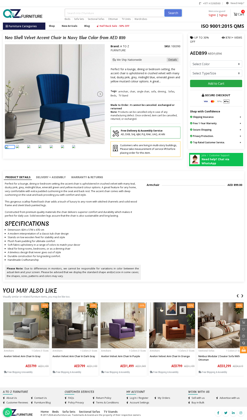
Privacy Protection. (203, 136)
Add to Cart (216, 83)
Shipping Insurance (203, 117)
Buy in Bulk (197, 402)
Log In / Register (138, 398)
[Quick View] (26, 347)
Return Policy (103, 398)
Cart (240, 13)
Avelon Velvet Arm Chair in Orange (170, 356)
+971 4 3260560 (211, 3)
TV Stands (111, 411)
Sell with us (198, 398)
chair (132, 91)
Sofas (171, 91)
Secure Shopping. (202, 129)
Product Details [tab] (17, 177)
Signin (212, 15)
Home (45, 411)
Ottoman (113, 19)
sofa (153, 91)
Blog (87, 26)
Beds (67, 19)
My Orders (163, 398)
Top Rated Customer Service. (208, 142)
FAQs (71, 398)
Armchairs (9, 350)
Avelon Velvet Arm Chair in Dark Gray (73, 356)
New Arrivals (69, 26)
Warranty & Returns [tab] (87, 177)
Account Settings (139, 402)
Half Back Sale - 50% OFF (114, 26)
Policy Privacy (76, 402)
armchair (123, 91)
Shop (52, 26)
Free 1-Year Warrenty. (204, 123)
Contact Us (40, 398)
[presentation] (237, 295)
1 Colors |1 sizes (40, 350)
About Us (11, 398)
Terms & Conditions (107, 402)
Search (173, 13)
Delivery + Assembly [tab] (51, 177)
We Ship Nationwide (146, 60)
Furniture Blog (42, 402)
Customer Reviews (17, 402)
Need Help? (237, 3)
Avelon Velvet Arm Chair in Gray (22, 356)
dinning (162, 91)
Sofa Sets (79, 19)
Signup (223, 15)
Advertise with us (229, 398)
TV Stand (123, 95)
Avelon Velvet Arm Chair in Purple (120, 356)
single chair (143, 91)
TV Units (126, 19)
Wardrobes (140, 19)
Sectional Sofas (96, 19)
